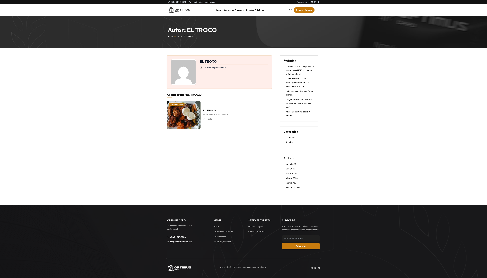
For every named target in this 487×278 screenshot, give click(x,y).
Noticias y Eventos (222, 241)
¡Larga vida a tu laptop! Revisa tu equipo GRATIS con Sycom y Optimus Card (300, 70)
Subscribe (301, 246)
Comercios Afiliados (223, 231)
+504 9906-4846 (178, 2)
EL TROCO (209, 110)
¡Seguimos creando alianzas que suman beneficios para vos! (299, 103)
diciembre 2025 (292, 187)
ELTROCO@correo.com (215, 67)
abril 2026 (290, 169)
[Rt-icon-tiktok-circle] (319, 268)
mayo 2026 (290, 164)
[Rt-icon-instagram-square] (315, 268)
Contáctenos (220, 236)
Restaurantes (177, 105)
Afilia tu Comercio (256, 231)
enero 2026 (290, 183)
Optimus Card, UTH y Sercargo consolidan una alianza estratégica (297, 83)
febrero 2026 (291, 178)
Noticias (289, 142)
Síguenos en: (302, 2)
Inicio (170, 36)
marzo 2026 (291, 173)
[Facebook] (311, 268)
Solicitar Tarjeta (304, 10)
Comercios (290, 137)
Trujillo (209, 119)
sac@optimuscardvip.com (204, 2)
